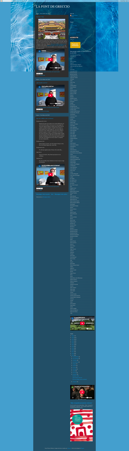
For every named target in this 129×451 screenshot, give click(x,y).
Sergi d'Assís (75, 15)
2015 (73, 355)
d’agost (74, 363)
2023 (73, 341)
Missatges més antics (61, 194)
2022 (73, 342)
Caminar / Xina (40, 17)
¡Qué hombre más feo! (41, 82)
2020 (73, 346)
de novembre (76, 358)
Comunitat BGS (73, 25)
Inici (52, 194)
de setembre (75, 362)
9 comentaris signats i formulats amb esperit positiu (48, 107)
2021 (73, 344)
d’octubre (75, 360)
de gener (75, 381)
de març (75, 372)
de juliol (74, 365)
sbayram (69, 448)
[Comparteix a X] (39, 73)
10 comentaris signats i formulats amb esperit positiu (48, 71)
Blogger (82, 448)
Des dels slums (73, 30)
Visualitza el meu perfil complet (76, 18)
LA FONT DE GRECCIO (53, 6)
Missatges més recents (43, 194)
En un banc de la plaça (44, 111)
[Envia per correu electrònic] (37, 73)
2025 (73, 337)
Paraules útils (42, 75)
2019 (73, 348)
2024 (73, 339)
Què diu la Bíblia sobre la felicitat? (44, 118)
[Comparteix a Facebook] (40, 73)
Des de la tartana (74, 28)
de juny (74, 367)
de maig (74, 369)
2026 (73, 335)
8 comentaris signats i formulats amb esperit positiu (48, 186)
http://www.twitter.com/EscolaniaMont (55, 45)
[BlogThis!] (38, 73)
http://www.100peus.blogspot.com (58, 44)
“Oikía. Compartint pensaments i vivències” (81, 403)
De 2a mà (72, 27)
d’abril (74, 370)
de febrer (75, 374)
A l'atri (40, 190)
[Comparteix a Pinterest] (42, 73)
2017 (73, 351)
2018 (73, 349)
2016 (73, 353)
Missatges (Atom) (46, 196)
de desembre (76, 356)
